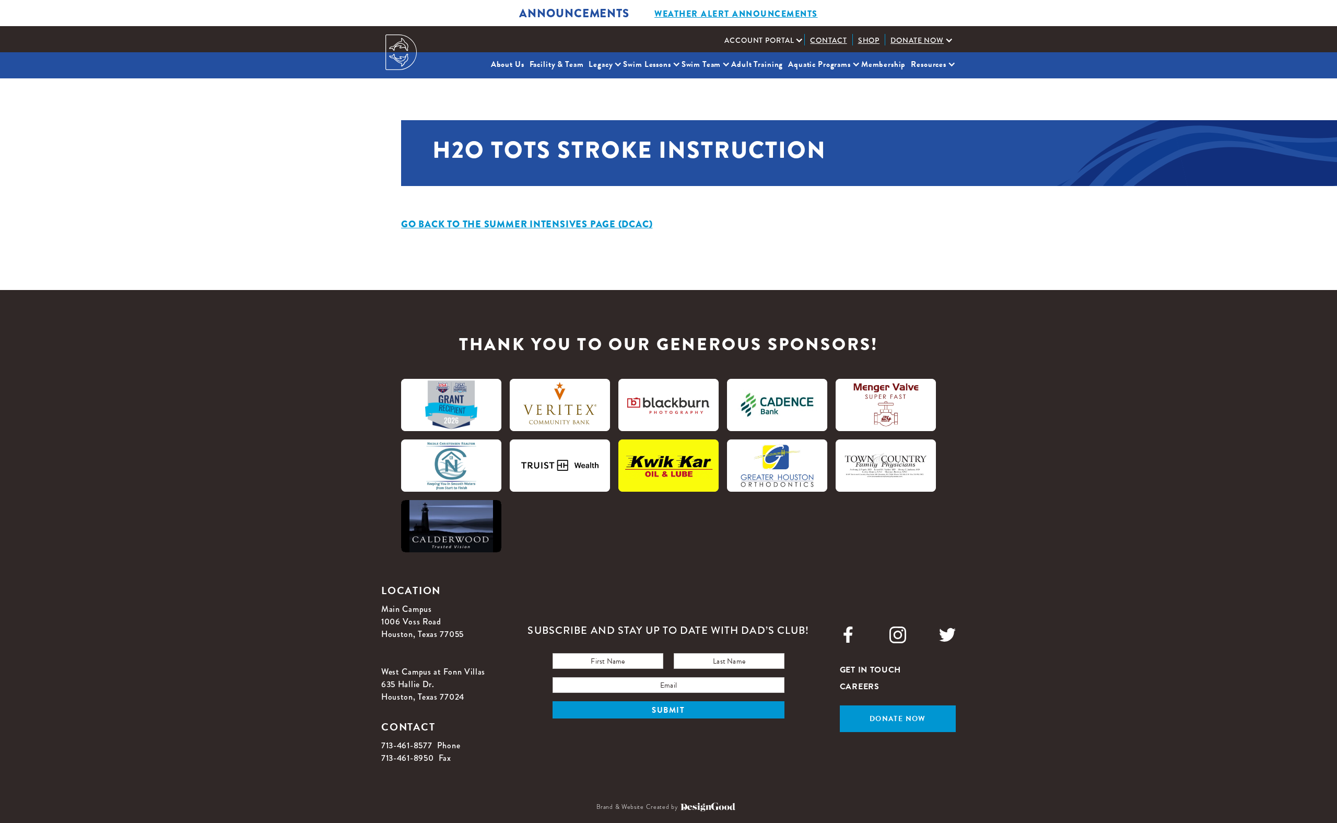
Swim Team (701, 64)
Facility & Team (557, 64)
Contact (828, 40)
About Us (507, 64)
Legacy (601, 64)
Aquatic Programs (819, 64)
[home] (401, 52)
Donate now (898, 718)
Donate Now (917, 40)
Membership (883, 64)
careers (859, 686)
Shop (869, 40)
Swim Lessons (647, 64)
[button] (761, 40)
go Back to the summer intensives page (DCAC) (526, 224)
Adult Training (757, 64)
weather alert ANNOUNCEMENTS (736, 14)
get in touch (870, 670)
